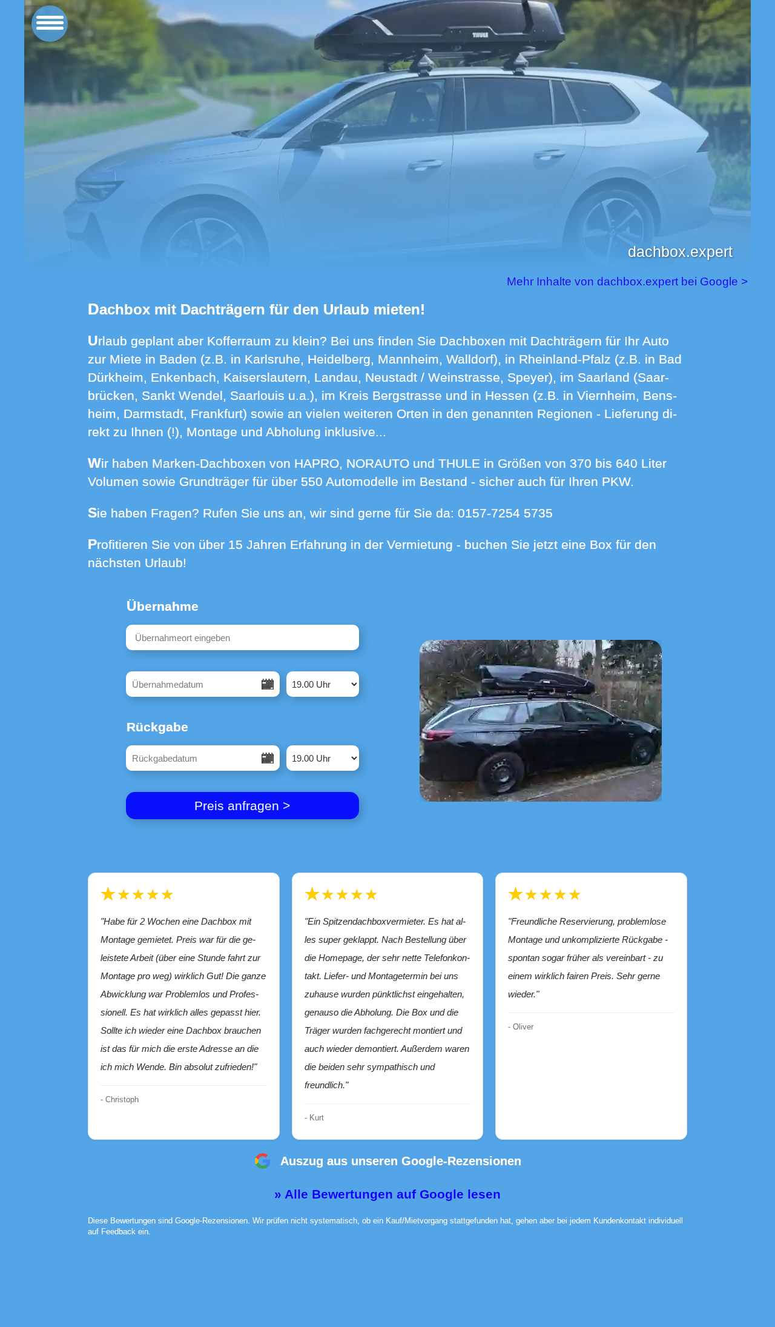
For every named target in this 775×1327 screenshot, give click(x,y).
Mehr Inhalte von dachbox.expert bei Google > (629, 281)
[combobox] (242, 637)
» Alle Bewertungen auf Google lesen (387, 1194)
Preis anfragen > (242, 806)
